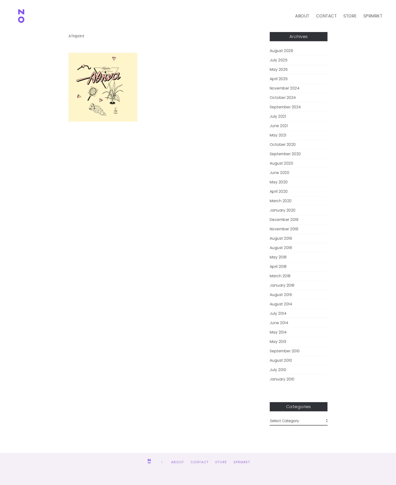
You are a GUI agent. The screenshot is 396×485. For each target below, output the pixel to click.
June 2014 (279, 323)
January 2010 (282, 379)
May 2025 (279, 69)
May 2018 (278, 257)
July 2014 (278, 313)
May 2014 (278, 332)
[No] (21, 16)
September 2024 (285, 107)
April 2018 (278, 266)
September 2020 (285, 154)
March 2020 (281, 201)
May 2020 (279, 182)
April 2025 (279, 79)
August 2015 (281, 295)
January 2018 (282, 285)
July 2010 (278, 370)
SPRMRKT (372, 16)
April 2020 (279, 191)
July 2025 (279, 60)
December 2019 (284, 219)
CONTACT (326, 16)
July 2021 (278, 116)
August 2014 (281, 304)
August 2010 (281, 360)
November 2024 (285, 88)
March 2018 (280, 276)
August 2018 (281, 248)
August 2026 (281, 51)
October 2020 (283, 144)
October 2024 (283, 97)
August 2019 (281, 238)
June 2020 (279, 173)
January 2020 (283, 210)
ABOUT (302, 16)
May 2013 (278, 341)
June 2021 (279, 126)
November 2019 (284, 229)
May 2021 (278, 135)
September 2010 (285, 351)
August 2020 (281, 163)
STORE (350, 16)
